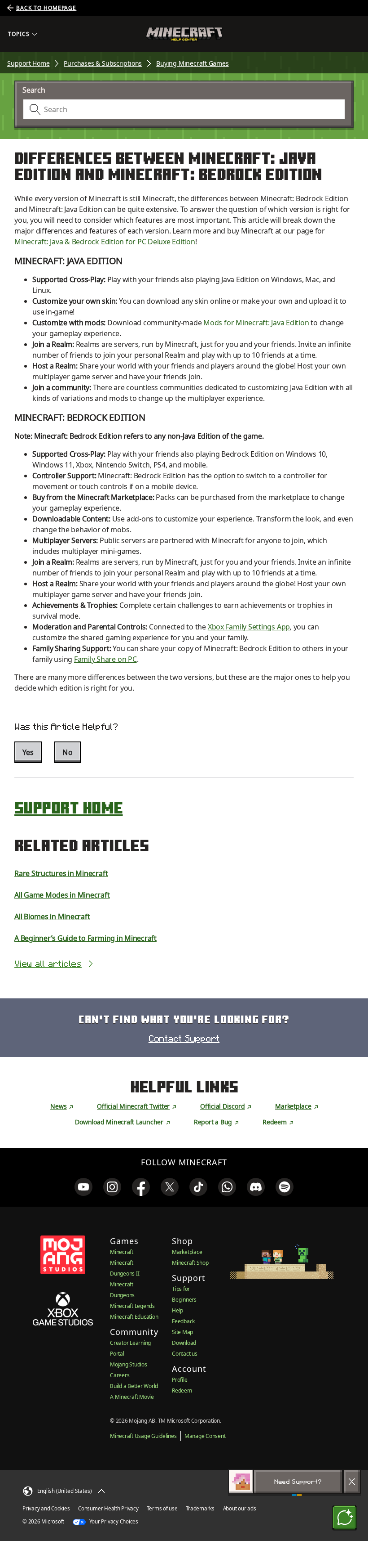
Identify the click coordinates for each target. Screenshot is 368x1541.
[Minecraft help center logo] (184, 34)
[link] (83, 1187)
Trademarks (200, 1508)
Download (184, 1343)
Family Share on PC (105, 659)
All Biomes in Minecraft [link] (52, 916)
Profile (179, 1380)
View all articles (48, 964)
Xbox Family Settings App (249, 627)
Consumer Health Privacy (108, 1508)
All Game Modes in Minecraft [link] (62, 895)
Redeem (275, 1122)
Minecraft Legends (132, 1306)
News (58, 1106)
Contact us (184, 1353)
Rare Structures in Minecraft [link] (61, 873)
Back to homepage (46, 8)
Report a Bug (213, 1122)
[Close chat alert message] (352, 1481)
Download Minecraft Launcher (119, 1122)
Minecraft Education (134, 1317)
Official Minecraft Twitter (133, 1106)
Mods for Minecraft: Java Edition (256, 323)
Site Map (182, 1332)
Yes (28, 752)
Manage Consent (205, 1436)
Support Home (28, 63)
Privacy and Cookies (46, 1508)
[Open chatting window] (344, 1517)
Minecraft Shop (190, 1263)
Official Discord (222, 1106)
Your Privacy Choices (113, 1521)
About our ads (239, 1508)
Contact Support (184, 1038)
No (67, 752)
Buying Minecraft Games (192, 63)
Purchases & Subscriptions (103, 63)
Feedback (183, 1321)
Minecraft (121, 1252)
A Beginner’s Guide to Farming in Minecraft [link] (85, 938)
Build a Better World (134, 1386)
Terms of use (162, 1508)
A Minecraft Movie (132, 1397)
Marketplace (293, 1106)
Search (33, 90)
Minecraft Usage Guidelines (143, 1436)
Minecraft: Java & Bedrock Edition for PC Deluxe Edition (104, 242)
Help (177, 1310)
